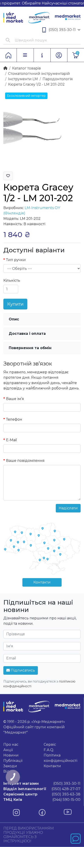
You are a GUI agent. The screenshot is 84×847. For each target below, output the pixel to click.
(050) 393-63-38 (41, 794)
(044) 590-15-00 (41, 799)
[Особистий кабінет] (59, 55)
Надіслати (68, 508)
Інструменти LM (23, 79)
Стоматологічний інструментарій (39, 73)
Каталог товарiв (26, 68)
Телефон (14, 419)
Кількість (11, 280)
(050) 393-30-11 (62, 30)
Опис (14, 319)
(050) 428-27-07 (41, 789)
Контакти (42, 582)
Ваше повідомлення (25, 460)
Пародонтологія (58, 79)
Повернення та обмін (30, 348)
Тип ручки (16, 260)
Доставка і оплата (27, 333)
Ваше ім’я (15, 399)
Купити (15, 304)
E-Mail (11, 440)
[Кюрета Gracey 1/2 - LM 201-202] (42, 129)
